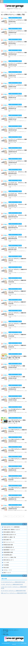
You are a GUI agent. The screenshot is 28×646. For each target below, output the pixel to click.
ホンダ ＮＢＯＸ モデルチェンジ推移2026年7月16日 (13, 590)
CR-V (16, 423)
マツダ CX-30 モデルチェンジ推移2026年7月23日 (13, 582)
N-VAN (17, 359)
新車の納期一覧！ (7, 539)
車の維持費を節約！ (8, 554)
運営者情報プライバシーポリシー (11, 630)
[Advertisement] (14, 610)
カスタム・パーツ (7, 570)
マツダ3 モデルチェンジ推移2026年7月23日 (12, 584)
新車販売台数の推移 (8, 544)
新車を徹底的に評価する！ (9, 532)
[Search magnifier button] (26, 524)
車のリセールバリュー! (8, 542)
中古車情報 (6, 565)
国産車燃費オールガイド (9, 549)
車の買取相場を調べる (8, 547)
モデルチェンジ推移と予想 (9, 557)
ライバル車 (6, 562)
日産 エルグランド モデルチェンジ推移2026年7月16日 (14, 593)
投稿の (5, 634)
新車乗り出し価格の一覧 (9, 537)
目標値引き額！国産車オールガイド (11, 529)
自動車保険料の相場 (8, 552)
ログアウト (5, 633)
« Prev (5, 516)
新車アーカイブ (7, 572)
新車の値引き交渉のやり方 (9, 534)
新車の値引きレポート (8, 560)
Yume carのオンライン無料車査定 (11, 527)
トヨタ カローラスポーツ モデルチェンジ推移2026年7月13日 (14, 587)
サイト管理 (5, 631)
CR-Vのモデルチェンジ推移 (21, 432)
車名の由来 (6, 567)
